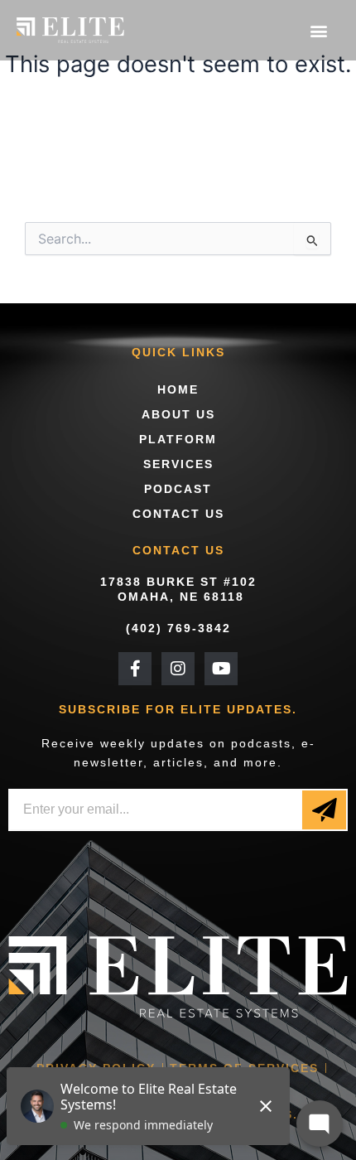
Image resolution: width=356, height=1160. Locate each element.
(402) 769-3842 (178, 628)
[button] (318, 30)
